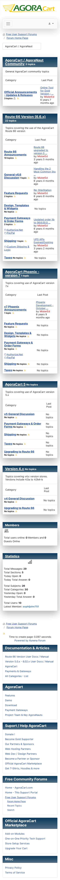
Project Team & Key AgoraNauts (23, 714)
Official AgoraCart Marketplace (23, 763)
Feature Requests (16, 193)
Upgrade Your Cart (16, 848)
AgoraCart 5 (15, 384)
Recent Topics (14, 805)
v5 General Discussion (19, 414)
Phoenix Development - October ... (44, 305)
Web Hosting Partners (18, 748)
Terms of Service (15, 872)
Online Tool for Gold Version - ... (46, 90)
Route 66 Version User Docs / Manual (27, 656)
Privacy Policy (13, 867)
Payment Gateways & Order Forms (17, 219)
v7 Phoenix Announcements (15, 308)
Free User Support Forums (20, 797)
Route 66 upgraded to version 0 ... (41, 150)
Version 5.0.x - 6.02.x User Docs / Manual (29, 661)
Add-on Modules (14, 833)
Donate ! (10, 734)
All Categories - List (16, 676)
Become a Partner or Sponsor (22, 758)
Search (10, 810)
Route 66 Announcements (15, 153)
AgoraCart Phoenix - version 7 (22, 273)
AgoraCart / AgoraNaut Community (24, 62)
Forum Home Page (16, 801)
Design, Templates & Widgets (16, 207)
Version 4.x (14, 469)
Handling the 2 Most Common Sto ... (45, 171)
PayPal (11, 232)
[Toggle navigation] (8, 24)
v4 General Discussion (19, 498)
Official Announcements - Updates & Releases (20, 93)
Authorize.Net (15, 229)
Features (10, 695)
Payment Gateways (16, 710)
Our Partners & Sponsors (19, 744)
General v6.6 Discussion (12, 176)
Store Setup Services (17, 843)
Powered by (21, 640)
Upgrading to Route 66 (19, 451)
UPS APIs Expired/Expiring (43, 241)
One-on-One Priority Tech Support (25, 838)
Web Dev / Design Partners (21, 753)
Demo (8, 700)
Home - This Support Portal (21, 792)
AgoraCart (11, 666)
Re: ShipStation (42, 190)
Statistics (12, 556)
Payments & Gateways (18, 671)
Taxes (8, 257)
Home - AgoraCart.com (19, 787)
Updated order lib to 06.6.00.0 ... (44, 221)
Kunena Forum (37, 640)
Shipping (10, 240)
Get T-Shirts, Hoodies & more (22, 768)
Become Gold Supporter (19, 739)
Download (11, 705)
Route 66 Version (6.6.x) (25, 117)
